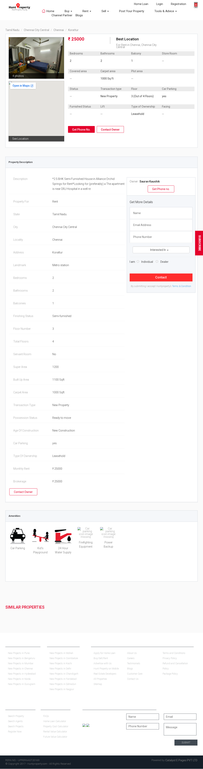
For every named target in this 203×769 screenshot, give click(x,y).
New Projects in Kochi (61, 663)
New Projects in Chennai (20, 668)
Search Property (16, 716)
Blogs (77, 15)
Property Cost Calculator (55, 726)
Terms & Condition (181, 286)
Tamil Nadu (12, 30)
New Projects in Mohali (61, 653)
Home (50, 11)
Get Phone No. (81, 129)
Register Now (15, 731)
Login (159, 4)
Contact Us (133, 679)
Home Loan (141, 4)
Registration (178, 4)
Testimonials (133, 663)
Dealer (164, 261)
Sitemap (98, 684)
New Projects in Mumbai (20, 663)
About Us (132, 653)
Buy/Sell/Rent (101, 658)
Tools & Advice (164, 11)
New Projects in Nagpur (62, 689)
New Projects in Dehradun (63, 684)
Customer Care (134, 673)
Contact (161, 277)
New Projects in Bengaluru (21, 658)
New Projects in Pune (19, 653)
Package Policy (170, 673)
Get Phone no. (161, 189)
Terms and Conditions (174, 653)
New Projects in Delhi (60, 668)
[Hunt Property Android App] (84, 725)
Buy (67, 11)
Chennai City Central (36, 30)
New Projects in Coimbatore (64, 658)
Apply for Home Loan (104, 653)
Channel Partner (62, 15)
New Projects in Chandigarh (64, 673)
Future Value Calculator (55, 736)
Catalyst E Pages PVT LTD (181, 760)
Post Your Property (131, 11)
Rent (85, 11)
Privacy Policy (170, 658)
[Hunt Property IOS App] (87, 725)
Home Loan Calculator (54, 721)
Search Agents (15, 721)
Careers (131, 658)
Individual (147, 261)
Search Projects (16, 726)
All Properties (100, 679)
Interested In (158, 249)
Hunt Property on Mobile (106, 668)
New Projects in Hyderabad (22, 673)
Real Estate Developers (105, 673)
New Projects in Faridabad (63, 679)
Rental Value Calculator (55, 731)
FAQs (46, 716)
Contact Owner (110, 129)
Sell (104, 11)
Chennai (59, 30)
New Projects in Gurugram (21, 684)
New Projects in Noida (19, 679)
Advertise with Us (103, 663)
